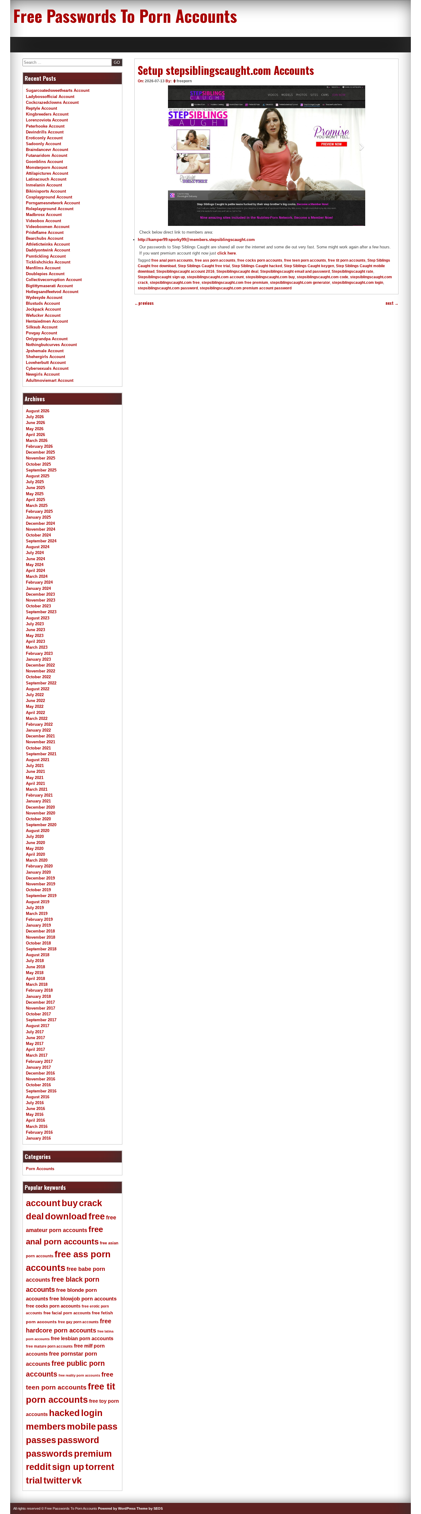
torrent (99, 1467)
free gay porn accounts (78, 1322)
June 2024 (35, 559)
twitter (57, 1480)
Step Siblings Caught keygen (309, 266)
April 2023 (35, 641)
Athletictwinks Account (48, 244)
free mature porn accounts (49, 1346)
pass (107, 1426)
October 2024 (38, 535)
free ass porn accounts (215, 260)
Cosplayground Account (49, 197)
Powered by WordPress (117, 1508)
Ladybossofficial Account (50, 96)
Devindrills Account (44, 132)
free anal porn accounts (172, 260)
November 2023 (40, 600)
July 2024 (35, 552)
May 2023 (34, 635)
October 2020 (38, 819)
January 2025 (38, 517)
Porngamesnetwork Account (53, 203)
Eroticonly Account (44, 138)
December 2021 (40, 736)
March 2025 (36, 505)
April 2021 (35, 783)
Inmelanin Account (44, 185)
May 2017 (34, 1043)
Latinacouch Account (46, 179)
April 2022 (35, 712)
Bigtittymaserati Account (49, 286)
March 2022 (36, 718)
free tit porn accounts (347, 260)
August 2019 (37, 902)
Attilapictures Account (47, 173)
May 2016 (34, 1114)
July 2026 (35, 416)
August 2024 (37, 547)
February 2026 (39, 446)
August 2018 (37, 955)
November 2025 (40, 458)
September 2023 (41, 612)
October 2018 (38, 943)
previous (144, 303)
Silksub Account (41, 327)
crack (90, 1203)
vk (77, 1480)
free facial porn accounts (67, 1313)
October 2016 (38, 1085)
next (392, 303)
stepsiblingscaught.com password (168, 288)
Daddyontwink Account (48, 250)
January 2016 (38, 1138)
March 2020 (36, 860)
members (46, 1426)
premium (93, 1454)
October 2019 (38, 890)
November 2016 (40, 1079)
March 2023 (36, 647)
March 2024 (36, 576)
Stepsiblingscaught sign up (161, 277)
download (66, 1216)
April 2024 (35, 570)
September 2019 (41, 895)
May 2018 (34, 972)
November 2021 (40, 742)
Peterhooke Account (45, 126)
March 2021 (36, 789)
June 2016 (35, 1108)
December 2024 (40, 523)
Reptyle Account (41, 108)
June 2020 (35, 842)
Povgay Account (41, 333)
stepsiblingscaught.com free (175, 282)
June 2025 (35, 487)
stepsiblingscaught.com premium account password (246, 288)
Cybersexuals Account (47, 368)
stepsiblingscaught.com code (322, 277)
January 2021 (38, 801)
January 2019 (38, 925)
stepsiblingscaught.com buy (270, 277)
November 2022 (40, 671)
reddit (38, 1467)
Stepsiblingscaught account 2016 (185, 271)
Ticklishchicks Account (48, 262)
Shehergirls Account (45, 356)
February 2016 (39, 1132)
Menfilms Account (43, 268)
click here (226, 253)
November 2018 (40, 937)
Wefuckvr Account (43, 315)
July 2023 (35, 624)
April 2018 (35, 978)
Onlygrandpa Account (46, 339)
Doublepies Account (45, 273)
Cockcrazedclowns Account (52, 102)
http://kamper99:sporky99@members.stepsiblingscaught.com (196, 239)
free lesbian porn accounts (82, 1338)
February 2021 (39, 795)
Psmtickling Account (46, 256)
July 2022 (35, 694)
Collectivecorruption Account (54, 279)
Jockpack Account (43, 309)
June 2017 (35, 1037)
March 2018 (36, 984)
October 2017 (38, 1014)
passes (41, 1440)
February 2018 (39, 990)
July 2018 (35, 960)
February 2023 (39, 653)
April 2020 (35, 854)
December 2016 (40, 1073)
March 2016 (36, 1126)
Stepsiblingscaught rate (352, 271)
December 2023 (40, 594)
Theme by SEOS (150, 1508)
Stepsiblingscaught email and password (295, 271)
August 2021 (37, 759)
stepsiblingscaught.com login (357, 282)
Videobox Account (43, 220)
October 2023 (38, 606)
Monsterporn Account (46, 167)
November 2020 (40, 813)
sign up (68, 1467)
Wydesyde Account (44, 297)
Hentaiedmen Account (47, 321)
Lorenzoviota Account (47, 120)
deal (35, 1216)
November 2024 (40, 529)
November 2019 (40, 884)
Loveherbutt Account (46, 362)
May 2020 (34, 848)
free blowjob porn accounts (82, 1299)
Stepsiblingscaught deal (237, 271)
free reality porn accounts (79, 1375)
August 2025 (37, 476)
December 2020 (40, 807)
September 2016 (41, 1091)
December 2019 (40, 878)
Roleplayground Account (49, 208)
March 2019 (36, 913)
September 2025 (41, 470)
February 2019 (39, 919)
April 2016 (35, 1120)
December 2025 (40, 452)
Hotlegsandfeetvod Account (52, 291)
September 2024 (41, 541)
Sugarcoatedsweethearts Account (57, 90)
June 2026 (35, 422)
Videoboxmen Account (47, 226)
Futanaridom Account (46, 155)
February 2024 (39, 582)
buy (70, 1203)
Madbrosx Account (44, 214)
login (92, 1413)
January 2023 (38, 659)
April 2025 (35, 499)
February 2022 (39, 724)
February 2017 (39, 1061)
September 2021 (41, 754)
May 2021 (34, 777)
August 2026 (37, 411)
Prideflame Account (44, 232)
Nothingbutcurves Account (51, 344)
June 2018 (35, 967)
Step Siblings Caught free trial (204, 266)
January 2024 (38, 588)
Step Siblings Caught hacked (257, 266)
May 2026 (34, 428)
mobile (81, 1426)
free (96, 1216)
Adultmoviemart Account (49, 380)
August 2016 (37, 1097)
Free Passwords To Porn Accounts (125, 15)
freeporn (184, 81)
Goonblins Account (44, 161)
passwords (49, 1454)
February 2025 (39, 511)
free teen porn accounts (305, 260)
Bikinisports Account (46, 191)
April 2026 (35, 434)
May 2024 (34, 564)
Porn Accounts (40, 1168)
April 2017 (35, 1049)
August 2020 (37, 830)
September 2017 (41, 1020)
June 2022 (35, 700)
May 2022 (34, 706)
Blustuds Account (43, 303)
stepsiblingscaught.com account (215, 277)
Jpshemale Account (44, 351)
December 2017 (40, 1002)
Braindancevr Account (47, 149)
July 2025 (35, 482)
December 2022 (40, 665)
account (43, 1203)
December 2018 (40, 931)
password (78, 1440)
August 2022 (37, 689)
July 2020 (35, 836)
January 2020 (38, 872)
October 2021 (38, 748)
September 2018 (41, 949)
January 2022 (38, 730)
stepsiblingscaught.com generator (300, 282)
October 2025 (38, 464)
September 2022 (41, 683)
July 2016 (35, 1102)
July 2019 (35, 907)
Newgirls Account (42, 374)
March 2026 (36, 440)
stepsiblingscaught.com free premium (235, 282)
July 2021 (35, 765)
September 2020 (41, 824)
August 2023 (37, 618)
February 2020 (39, 866)
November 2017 (40, 1008)
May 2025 (34, 494)
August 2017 (37, 1025)
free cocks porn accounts (259, 260)
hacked (64, 1413)
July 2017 (35, 1032)
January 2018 (38, 996)
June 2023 (35, 629)
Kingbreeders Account (47, 114)
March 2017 (36, 1055)
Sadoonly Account (43, 143)
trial (34, 1480)
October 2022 (38, 677)
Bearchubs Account (44, 238)
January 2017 (38, 1067)
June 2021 (35, 771)
